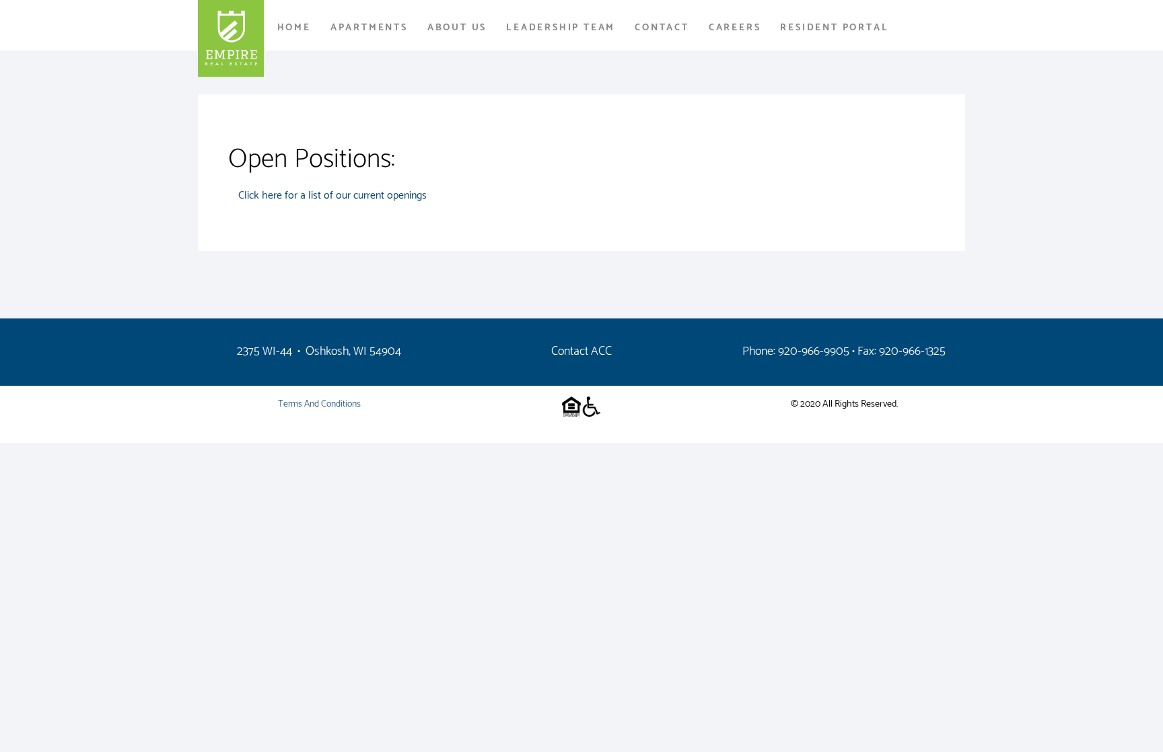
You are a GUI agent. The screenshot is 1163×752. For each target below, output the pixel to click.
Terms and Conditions (319, 404)
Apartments (369, 28)
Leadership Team (560, 28)
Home (294, 28)
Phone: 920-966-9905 (795, 351)
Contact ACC (581, 351)
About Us (457, 28)
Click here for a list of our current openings (332, 195)
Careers (735, 28)
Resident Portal (834, 28)
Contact (662, 28)
